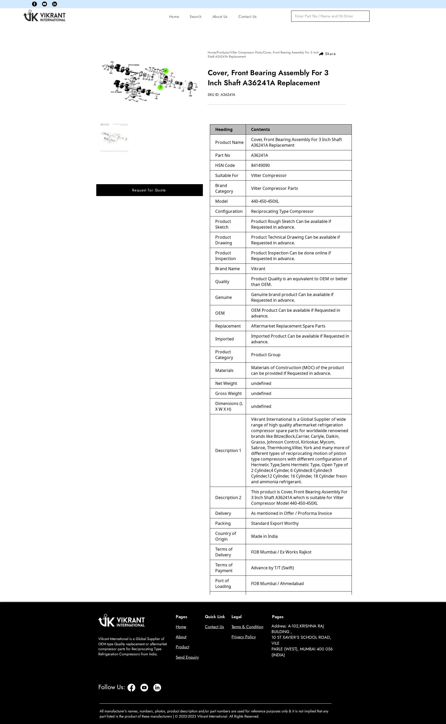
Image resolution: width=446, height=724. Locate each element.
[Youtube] (44, 4)
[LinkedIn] (54, 4)
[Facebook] (34, 4)
